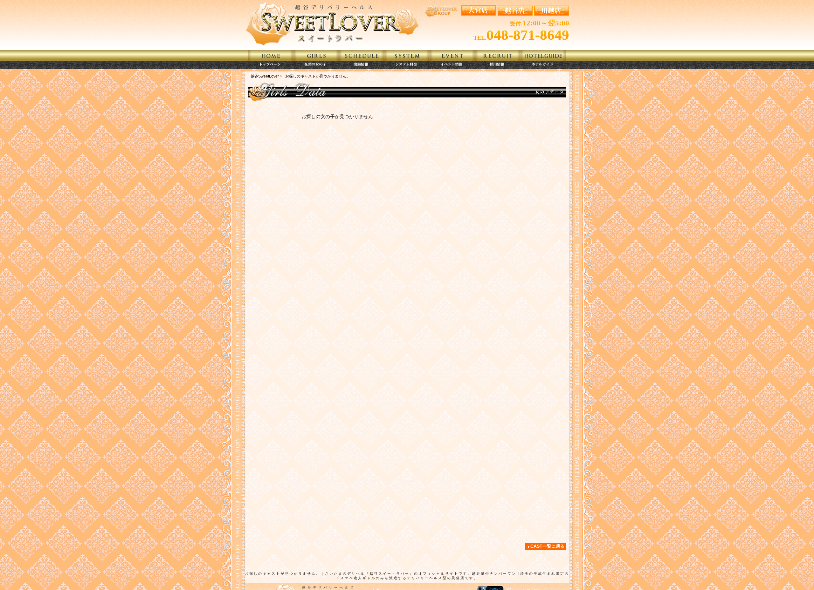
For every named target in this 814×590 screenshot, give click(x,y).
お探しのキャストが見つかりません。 (317, 76)
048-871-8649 (527, 35)
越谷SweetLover (265, 76)
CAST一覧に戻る (547, 546)
